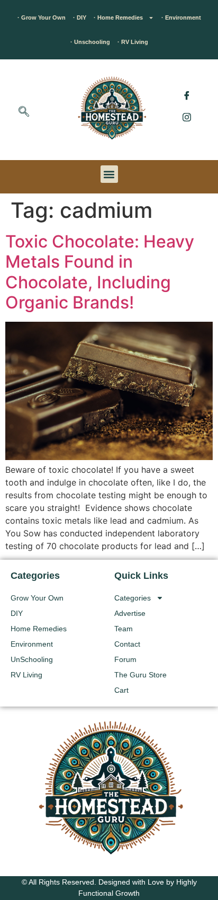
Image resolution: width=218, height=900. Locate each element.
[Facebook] (187, 95)
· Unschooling (90, 42)
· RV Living (132, 42)
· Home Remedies (118, 17)
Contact (127, 644)
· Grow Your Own (41, 17)
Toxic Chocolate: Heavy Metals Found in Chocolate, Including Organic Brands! (99, 272)
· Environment (181, 17)
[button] (23, 112)
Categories (132, 598)
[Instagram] (187, 117)
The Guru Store (140, 674)
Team (123, 628)
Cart (121, 690)
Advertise (130, 613)
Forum (125, 659)
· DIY (79, 17)
